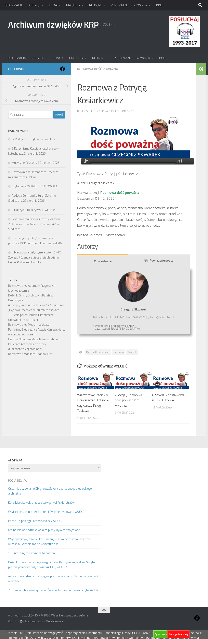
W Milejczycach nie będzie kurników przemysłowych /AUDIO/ (47, 511)
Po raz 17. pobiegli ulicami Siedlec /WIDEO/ (35, 520)
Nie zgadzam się (178, 634)
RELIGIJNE (95, 5)
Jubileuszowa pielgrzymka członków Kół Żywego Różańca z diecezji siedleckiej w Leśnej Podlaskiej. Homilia (35, 257)
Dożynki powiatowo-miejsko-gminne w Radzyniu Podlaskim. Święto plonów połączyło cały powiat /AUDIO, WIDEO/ (51, 564)
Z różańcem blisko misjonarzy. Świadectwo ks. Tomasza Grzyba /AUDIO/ (54, 590)
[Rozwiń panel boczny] (201, 69)
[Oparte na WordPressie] (21, 621)
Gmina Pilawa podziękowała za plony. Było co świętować (44, 530)
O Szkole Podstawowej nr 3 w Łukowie (168, 397)
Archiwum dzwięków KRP (53, 24)
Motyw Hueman (55, 621)
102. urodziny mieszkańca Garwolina (31, 553)
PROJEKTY (73, 5)
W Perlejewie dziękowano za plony (33, 139)
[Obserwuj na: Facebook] (62, 68)
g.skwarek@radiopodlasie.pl (161, 317)
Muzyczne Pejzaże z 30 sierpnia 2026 (35, 162)
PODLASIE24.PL (17, 480)
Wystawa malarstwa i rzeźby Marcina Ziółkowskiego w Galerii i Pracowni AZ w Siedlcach (34, 224)
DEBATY (55, 5)
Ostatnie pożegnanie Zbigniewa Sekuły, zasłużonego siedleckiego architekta (50, 491)
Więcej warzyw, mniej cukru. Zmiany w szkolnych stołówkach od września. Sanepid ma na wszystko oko (49, 541)
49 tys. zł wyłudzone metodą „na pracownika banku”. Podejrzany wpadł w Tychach (53, 578)
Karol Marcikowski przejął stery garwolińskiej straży (41, 502)
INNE (159, 5)
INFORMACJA (14, 5)
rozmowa (119, 352)
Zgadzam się (162, 634)
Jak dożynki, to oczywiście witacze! (33, 209)
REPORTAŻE (119, 5)
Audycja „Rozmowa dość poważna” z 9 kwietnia (128, 400)
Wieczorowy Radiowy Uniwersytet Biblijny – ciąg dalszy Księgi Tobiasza (93, 402)
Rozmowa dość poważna (97, 69)
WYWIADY (140, 5)
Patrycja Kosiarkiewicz (98, 352)
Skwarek (132, 352)
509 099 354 (139, 317)
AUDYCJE (34, 5)
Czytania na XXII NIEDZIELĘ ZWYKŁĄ (34, 186)
